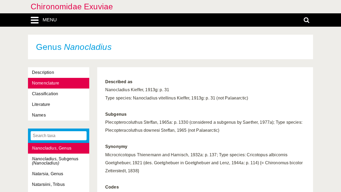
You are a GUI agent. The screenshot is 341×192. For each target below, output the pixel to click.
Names (39, 115)
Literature (41, 104)
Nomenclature (45, 83)
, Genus (51, 148)
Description (43, 72)
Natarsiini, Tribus (48, 184)
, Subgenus (55, 161)
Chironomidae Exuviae (72, 6)
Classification (45, 93)
